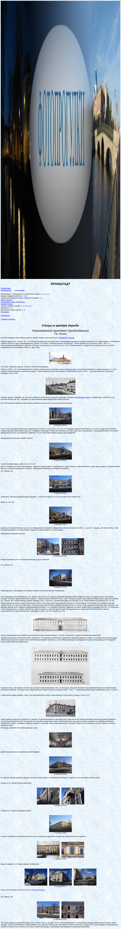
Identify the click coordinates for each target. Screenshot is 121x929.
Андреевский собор (82, 397)
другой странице (38, 890)
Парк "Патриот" (7, 300)
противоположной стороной (82, 341)
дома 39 (55, 397)
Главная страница (8, 319)
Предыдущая (6, 290)
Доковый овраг (7, 304)
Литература (5, 316)
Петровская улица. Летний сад (13, 302)
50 (33, 347)
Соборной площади (66, 338)
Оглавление (5, 288)
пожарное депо (70, 369)
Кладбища (5, 312)
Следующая (19, 290)
